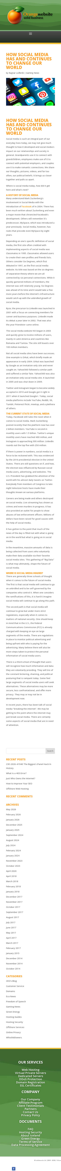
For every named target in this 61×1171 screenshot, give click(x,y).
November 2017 (14, 901)
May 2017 (11, 932)
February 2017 (13, 948)
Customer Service (15, 986)
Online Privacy (13, 1032)
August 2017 (12, 917)
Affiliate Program (30, 1102)
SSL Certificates (30, 1085)
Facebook (26, 206)
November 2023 (14, 860)
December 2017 (14, 896)
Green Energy (13, 1011)
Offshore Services (15, 1027)
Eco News (11, 996)
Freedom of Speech (16, 1001)
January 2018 (12, 891)
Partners (31, 1109)
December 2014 (14, 958)
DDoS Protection (30, 1079)
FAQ (30, 1129)
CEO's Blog (11, 980)
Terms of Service (30, 1142)
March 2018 (12, 881)
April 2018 (11, 876)
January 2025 (12, 829)
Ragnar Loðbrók (16, 73)
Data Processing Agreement (30, 1145)
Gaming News (32, 73)
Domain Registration (30, 1082)
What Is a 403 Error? (16, 773)
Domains (10, 991)
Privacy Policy (30, 1115)
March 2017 (12, 942)
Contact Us (30, 1112)
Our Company (30, 1099)
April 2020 (11, 871)
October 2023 (13, 865)
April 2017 (11, 937)
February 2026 (13, 814)
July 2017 (10, 922)
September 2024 (14, 835)
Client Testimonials (30, 1106)
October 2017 (13, 907)
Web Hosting (30, 1070)
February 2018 (13, 886)
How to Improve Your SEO (19, 783)
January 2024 (12, 855)
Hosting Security (14, 1022)
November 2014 (14, 963)
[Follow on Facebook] (13, 1168)
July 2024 (10, 845)
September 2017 (14, 912)
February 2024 (13, 850)
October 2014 (13, 968)
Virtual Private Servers (30, 1073)
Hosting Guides (14, 1016)
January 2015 (12, 953)
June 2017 (11, 927)
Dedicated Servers (30, 1076)
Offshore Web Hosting (17, 788)
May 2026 (11, 809)
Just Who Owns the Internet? (20, 778)
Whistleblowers (14, 1037)
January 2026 (12, 819)
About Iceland (30, 1135)
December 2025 (14, 824)
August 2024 (12, 840)
